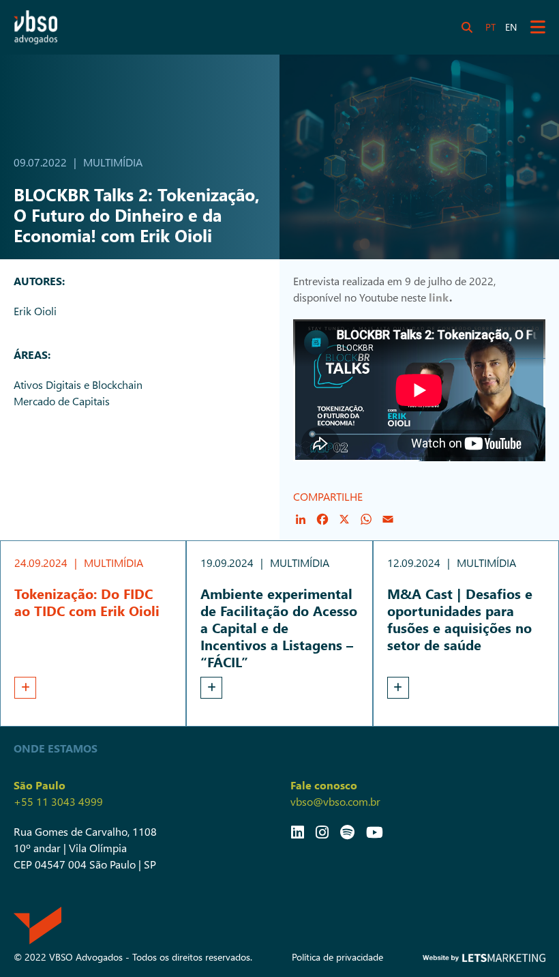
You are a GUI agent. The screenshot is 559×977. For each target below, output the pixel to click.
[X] (344, 519)
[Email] (387, 519)
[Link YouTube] (374, 831)
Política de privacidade (337, 956)
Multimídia (112, 162)
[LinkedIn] (300, 519)
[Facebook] (322, 519)
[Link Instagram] (322, 831)
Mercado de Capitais (62, 401)
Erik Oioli (35, 311)
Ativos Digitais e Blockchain (78, 384)
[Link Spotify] (347, 831)
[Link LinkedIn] (297, 831)
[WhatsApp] (366, 519)
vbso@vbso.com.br (335, 801)
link (439, 297)
